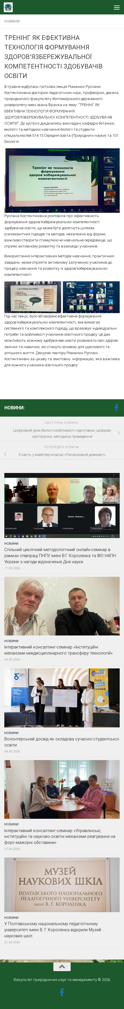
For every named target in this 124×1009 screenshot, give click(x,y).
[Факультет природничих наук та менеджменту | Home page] (10, 7)
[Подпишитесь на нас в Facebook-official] (116, 407)
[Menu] (117, 7)
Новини (12, 21)
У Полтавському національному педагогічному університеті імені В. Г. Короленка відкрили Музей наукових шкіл (52, 929)
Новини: (14, 408)
